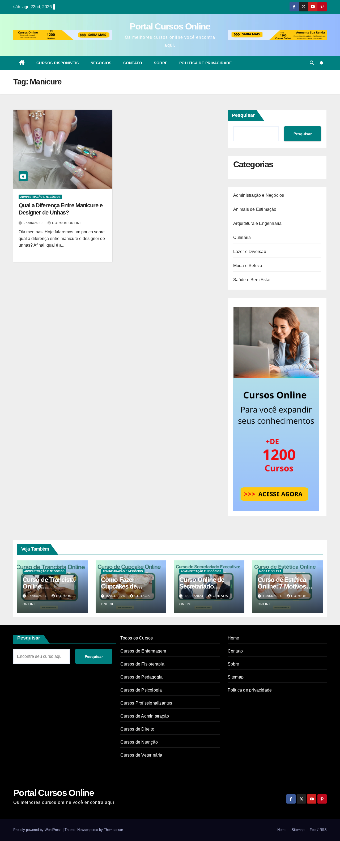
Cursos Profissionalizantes (146, 703)
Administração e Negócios (40, 196)
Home (233, 638)
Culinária (242, 237)
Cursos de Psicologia (141, 690)
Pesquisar (243, 115)
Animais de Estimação (255, 209)
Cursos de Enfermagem (143, 651)
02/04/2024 (116, 596)
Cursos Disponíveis (57, 63)
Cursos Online (67, 223)
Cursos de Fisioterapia (142, 664)
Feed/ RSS (318, 830)
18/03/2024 (194, 596)
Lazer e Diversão (249, 251)
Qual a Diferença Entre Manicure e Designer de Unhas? (61, 209)
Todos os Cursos (136, 638)
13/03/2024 (273, 596)
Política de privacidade (205, 63)
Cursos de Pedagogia (141, 677)
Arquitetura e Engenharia (257, 223)
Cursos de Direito (137, 729)
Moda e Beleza (247, 265)
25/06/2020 (34, 223)
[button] (312, 63)
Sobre (161, 63)
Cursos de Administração (144, 716)
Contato (132, 63)
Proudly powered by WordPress (38, 830)
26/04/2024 (38, 596)
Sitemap (236, 677)
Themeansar (113, 830)
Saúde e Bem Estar (252, 279)
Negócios (101, 63)
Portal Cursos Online (170, 26)
